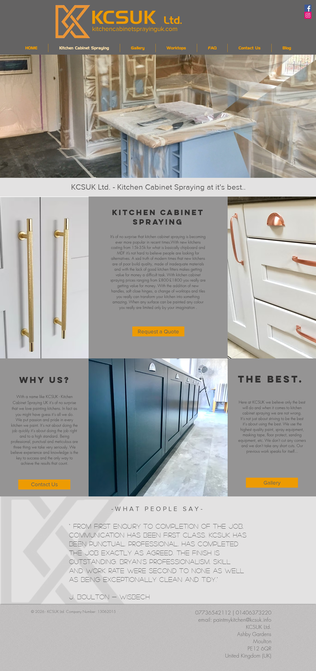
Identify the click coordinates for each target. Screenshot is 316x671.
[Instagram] (307, 15)
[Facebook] (307, 8)
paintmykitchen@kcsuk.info (242, 619)
